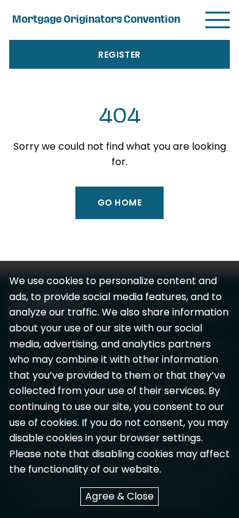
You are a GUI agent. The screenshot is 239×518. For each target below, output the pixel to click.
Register (119, 54)
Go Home (119, 202)
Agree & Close (119, 496)
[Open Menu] (217, 20)
